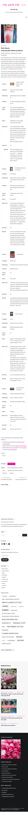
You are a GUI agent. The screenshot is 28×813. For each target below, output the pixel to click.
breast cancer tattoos (11, 602)
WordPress (16, 809)
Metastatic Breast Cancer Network (9, 775)
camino (5, 606)
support (3, 640)
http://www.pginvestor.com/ (16, 141)
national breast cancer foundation (15, 470)
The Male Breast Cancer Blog (8, 796)
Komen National (5, 771)
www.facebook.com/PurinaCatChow (18, 357)
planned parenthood (10, 633)
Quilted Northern (21, 393)
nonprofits (4, 473)
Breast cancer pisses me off (21, 478)
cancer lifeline (14, 606)
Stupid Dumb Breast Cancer (7, 794)
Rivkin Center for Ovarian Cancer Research (10, 779)
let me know (14, 75)
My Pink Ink (14, 9)
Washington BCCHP (6, 643)
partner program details (21, 445)
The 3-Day (4, 585)
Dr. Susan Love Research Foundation (9, 768)
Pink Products (4, 45)
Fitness (3, 573)
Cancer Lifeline (5, 766)
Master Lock (13, 260)
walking (20, 640)
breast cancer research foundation (15, 467)
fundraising (21, 606)
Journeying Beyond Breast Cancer (9, 788)
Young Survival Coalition (7, 781)
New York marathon (10, 619)
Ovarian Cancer (5, 579)
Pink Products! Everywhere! (6, 478)
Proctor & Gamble (19, 89)
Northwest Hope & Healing (7, 777)
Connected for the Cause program (17, 348)
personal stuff (19, 623)
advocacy (12, 596)
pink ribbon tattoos (15, 627)
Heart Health (4, 575)
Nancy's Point (4, 790)
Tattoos (3, 583)
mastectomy (14, 610)
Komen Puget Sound (6, 773)
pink (3, 626)
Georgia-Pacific (13, 393)
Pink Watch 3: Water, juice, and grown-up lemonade (11, 719)
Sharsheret (4, 792)
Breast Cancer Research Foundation (9, 764)
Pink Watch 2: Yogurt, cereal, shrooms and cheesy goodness (12, 695)
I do (14, 61)
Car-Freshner (13, 174)
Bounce (11, 89)
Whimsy (3, 587)
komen (3, 470)
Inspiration (4, 577)
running (19, 637)
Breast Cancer (5, 568)
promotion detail (13, 449)
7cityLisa (4, 596)
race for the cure (8, 637)
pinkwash (12, 473)
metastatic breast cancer (8, 613)
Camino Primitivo (5, 570)
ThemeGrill (3, 809)
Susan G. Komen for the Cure (16, 323)
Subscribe (4, 559)
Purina (11, 319)
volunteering (11, 640)
